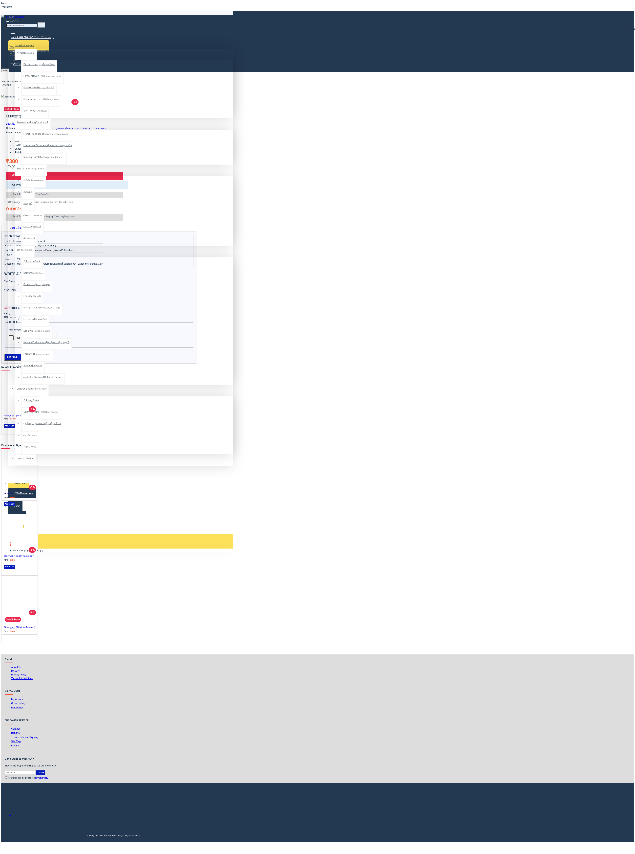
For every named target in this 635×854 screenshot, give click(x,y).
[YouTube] (12, 816)
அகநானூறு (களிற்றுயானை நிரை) (20, 555)
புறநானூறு (6, 84)
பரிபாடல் (8, 493)
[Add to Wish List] (5, 430)
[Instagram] (12, 807)
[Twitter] (12, 799)
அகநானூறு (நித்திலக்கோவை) (19, 627)
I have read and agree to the (28, 778)
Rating (7, 313)
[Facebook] (12, 791)
